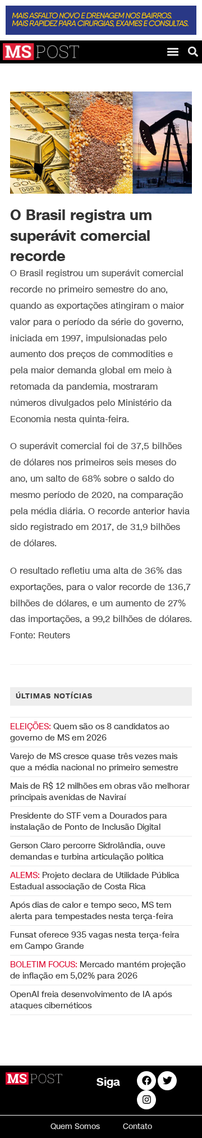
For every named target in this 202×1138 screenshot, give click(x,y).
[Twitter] (167, 1080)
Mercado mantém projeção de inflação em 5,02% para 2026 (98, 970)
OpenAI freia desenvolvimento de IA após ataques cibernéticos (91, 1000)
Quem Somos (75, 1126)
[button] (172, 51)
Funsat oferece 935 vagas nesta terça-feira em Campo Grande (95, 940)
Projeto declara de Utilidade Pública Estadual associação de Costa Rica (95, 881)
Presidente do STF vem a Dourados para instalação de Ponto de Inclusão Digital (88, 821)
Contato (137, 1126)
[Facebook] (146, 1080)
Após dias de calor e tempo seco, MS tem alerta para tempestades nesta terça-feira (91, 910)
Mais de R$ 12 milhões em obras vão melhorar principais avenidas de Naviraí (100, 791)
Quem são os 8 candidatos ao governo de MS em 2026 (89, 732)
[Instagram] (146, 1099)
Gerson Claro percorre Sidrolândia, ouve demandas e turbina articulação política (88, 851)
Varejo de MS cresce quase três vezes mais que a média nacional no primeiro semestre (94, 762)
